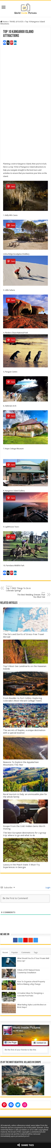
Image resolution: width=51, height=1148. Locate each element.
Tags (36, 952)
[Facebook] (15, 940)
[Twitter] (20, 940)
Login (47, 887)
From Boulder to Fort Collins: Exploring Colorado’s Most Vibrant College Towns (22, 699)
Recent (5, 952)
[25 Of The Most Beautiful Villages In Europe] (23, 1080)
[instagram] (35, 940)
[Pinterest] (25, 940)
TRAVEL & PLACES (16, 22)
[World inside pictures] (25, 8)
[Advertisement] (25, 79)
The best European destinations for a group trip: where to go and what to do (24, 834)
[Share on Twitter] (8, 42)
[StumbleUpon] (30, 940)
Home (5, 22)
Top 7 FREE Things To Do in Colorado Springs (18, 588)
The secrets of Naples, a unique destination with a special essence (24, 731)
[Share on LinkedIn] (15, 42)
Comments (25, 952)
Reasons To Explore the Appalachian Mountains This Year (21, 763)
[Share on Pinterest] (11, 42)
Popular (14, 952)
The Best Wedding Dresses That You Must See (31, 595)
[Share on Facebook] (4, 42)
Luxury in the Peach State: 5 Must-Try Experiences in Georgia (21, 866)
